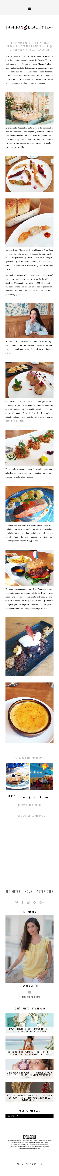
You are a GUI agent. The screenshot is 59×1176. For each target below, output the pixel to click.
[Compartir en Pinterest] (35, 798)
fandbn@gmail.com (29, 996)
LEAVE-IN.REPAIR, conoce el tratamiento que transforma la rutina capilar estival (29, 1030)
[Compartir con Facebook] (29, 798)
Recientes (12, 891)
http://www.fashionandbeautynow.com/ (37, 1144)
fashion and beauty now (29, 1140)
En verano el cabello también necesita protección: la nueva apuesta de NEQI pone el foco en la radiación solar (29, 1098)
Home (28, 891)
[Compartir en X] (24, 798)
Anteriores (45, 891)
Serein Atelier (34, 1164)
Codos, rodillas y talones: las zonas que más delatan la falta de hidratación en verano (29, 1053)
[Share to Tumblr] (41, 798)
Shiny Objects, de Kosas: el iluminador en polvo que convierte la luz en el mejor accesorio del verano (29, 1075)
